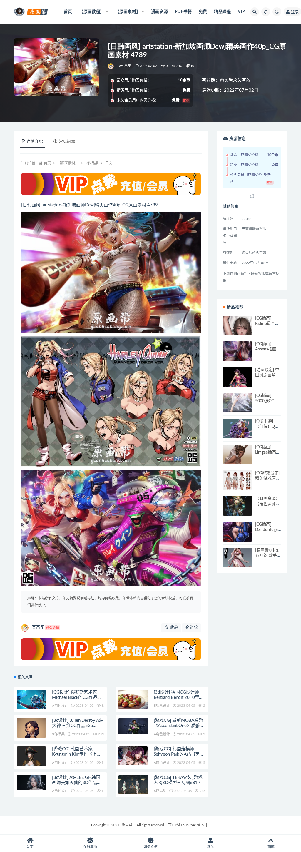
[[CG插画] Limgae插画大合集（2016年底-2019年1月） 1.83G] (237, 459)
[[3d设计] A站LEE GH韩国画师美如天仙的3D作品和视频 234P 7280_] (31, 782)
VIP (241, 12)
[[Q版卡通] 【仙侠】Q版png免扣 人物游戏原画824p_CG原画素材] (237, 431)
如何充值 (150, 847)
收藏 (173, 628)
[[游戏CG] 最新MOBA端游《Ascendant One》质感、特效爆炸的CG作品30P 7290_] (133, 726)
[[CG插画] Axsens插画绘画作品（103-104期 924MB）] (237, 356)
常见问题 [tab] (67, 142)
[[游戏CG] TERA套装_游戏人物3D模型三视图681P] (133, 786)
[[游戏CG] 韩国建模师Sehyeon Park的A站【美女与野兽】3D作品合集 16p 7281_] (133, 755)
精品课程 (222, 12)
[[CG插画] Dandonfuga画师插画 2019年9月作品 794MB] (237, 536)
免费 (203, 12)
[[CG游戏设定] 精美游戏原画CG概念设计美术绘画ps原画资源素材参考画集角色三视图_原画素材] (237, 480)
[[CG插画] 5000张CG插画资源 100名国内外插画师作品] (237, 407)
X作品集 (125, 66)
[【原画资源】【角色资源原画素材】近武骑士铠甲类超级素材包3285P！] (237, 510)
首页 (68, 12)
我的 (210, 847)
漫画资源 (159, 12)
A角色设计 (60, 705)
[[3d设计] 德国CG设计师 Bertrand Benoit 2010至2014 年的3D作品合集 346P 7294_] (133, 704)
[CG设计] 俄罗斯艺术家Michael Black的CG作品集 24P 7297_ (77, 697)
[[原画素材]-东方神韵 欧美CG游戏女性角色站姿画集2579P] (237, 562)
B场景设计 (162, 705)
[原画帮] (111, 66)
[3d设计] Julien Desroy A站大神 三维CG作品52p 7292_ (77, 725)
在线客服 (90, 847)
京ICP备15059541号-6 (186, 825)
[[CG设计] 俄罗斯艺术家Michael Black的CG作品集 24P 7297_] (31, 700)
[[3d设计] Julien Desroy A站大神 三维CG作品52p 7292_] (31, 734)
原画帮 (45, 627)
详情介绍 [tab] (34, 142)
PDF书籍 (183, 12)
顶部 (271, 847)
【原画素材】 (68, 163)
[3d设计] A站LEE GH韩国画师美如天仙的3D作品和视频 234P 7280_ (76, 782)
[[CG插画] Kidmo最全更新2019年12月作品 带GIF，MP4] (237, 330)
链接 (193, 628)
